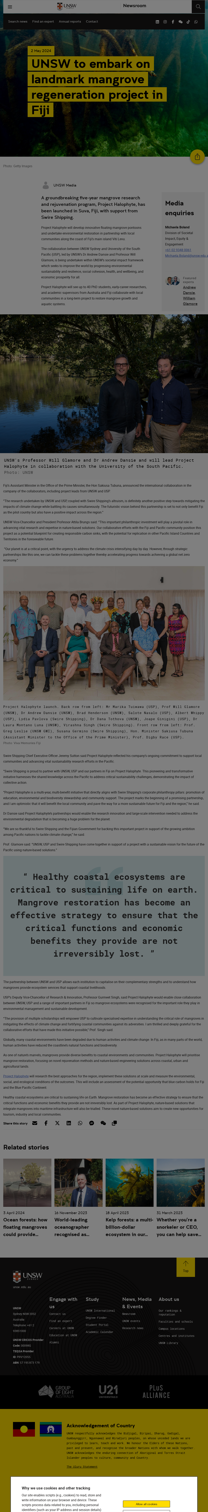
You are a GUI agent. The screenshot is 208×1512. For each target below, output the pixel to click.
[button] (186, 1267)
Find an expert (43, 21)
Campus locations (172, 1329)
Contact (92, 21)
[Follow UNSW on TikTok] (188, 21)
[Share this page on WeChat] (103, 1123)
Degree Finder (96, 1318)
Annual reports (70, 21)
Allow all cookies (146, 1503)
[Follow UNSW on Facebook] (173, 21)
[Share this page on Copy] (114, 1123)
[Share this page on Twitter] (57, 1123)
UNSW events (131, 1321)
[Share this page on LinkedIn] (68, 1123)
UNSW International (100, 1310)
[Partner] (133, 7)
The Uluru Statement (82, 1467)
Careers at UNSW (61, 1328)
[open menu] (9, 6)
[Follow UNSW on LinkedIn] (157, 21)
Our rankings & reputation (170, 1312)
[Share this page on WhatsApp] (80, 1123)
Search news (17, 21)
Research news (132, 1328)
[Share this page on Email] (34, 1123)
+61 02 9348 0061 (178, 250)
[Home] (66, 7)
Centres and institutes (176, 1336)
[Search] (198, 6)
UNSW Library (168, 1343)
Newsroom (128, 1314)
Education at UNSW (63, 1335)
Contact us (57, 1314)
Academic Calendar (99, 1332)
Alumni (54, 1342)
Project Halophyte (16, 1076)
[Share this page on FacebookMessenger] (91, 1123)
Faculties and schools (176, 1321)
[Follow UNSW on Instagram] (165, 21)
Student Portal (97, 1325)
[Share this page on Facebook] (46, 1123)
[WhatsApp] (196, 21)
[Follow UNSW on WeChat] (180, 21)
